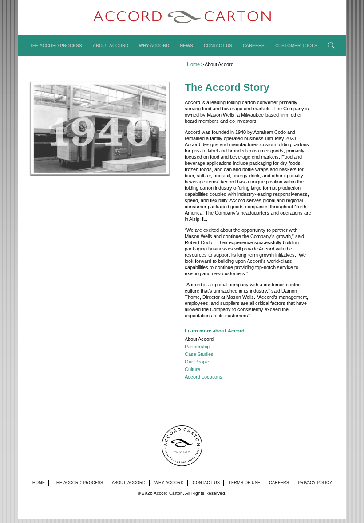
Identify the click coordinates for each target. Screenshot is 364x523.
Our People (197, 361)
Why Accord (154, 45)
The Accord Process (56, 45)
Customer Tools (296, 45)
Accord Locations (203, 376)
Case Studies (199, 354)
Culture (192, 369)
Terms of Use (244, 482)
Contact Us (218, 45)
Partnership (197, 346)
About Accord (110, 45)
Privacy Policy (315, 482)
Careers (254, 45)
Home (193, 64)
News (186, 45)
